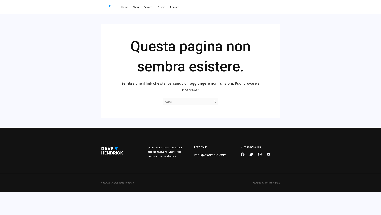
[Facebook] (243, 154)
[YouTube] (268, 154)
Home (124, 7)
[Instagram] (260, 154)
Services (148, 7)
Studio (161, 7)
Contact (174, 7)
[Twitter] (251, 154)
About (136, 7)
